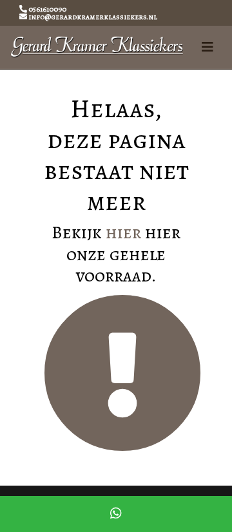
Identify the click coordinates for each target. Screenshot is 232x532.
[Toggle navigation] (207, 47)
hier (123, 232)
